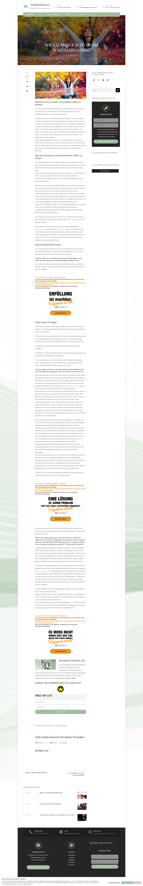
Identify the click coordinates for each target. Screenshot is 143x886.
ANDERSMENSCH (39, 4)
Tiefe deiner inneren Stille (70, 386)
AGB (91, 14)
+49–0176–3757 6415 (64, 7)
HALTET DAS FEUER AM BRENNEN (50, 804)
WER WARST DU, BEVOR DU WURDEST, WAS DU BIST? (57, 815)
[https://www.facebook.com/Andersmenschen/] (94, 80)
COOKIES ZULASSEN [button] (127, 882)
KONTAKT (83, 14)
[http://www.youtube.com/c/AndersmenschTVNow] (103, 80)
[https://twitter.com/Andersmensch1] (107, 80)
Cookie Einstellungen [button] (114, 882)
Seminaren (61, 229)
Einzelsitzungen (40, 229)
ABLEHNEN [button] (137, 882)
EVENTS (67, 14)
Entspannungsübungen (43, 571)
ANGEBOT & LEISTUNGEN (53, 14)
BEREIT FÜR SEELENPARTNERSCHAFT (51, 793)
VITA (40, 14)
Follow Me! (106, 171)
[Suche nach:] (104, 90)
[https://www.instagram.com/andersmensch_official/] (98, 80)
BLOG (75, 14)
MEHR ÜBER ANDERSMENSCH (37, 867)
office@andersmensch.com (88, 7)
